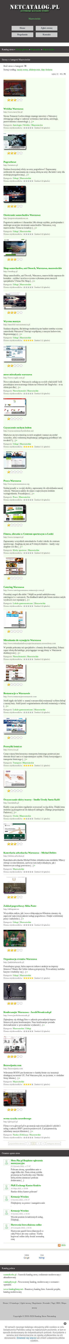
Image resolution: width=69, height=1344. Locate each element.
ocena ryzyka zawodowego (17, 1118)
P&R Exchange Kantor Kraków (26, 1185)
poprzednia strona (16, 1143)
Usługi (15, 178)
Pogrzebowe (9, 162)
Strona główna (22, 49)
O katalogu (14, 1303)
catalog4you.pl (9, 1282)
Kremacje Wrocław (20, 1196)
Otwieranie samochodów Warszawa (21, 215)
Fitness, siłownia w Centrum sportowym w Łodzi (28, 534)
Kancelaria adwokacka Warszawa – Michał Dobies (29, 852)
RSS (63, 1245)
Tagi (53, 1303)
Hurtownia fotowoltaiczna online (26, 1225)
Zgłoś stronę (25, 1303)
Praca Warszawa (12, 480)
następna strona (53, 1143)
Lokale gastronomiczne (23, 603)
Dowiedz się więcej (26, 1338)
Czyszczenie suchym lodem (17, 427)
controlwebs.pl (9, 1274)
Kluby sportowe (19, 550)
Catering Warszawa (13, 587)
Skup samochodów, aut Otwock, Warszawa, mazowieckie (32, 268)
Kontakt (46, 1303)
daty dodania (46, 69)
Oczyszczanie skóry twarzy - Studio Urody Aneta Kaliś (31, 799)
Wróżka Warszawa (13, 108)
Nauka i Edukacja (20, 1135)
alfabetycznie (34, 69)
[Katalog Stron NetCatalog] (34, 3)
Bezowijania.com (12, 1065)
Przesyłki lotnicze (12, 746)
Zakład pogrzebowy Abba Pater (19, 905)
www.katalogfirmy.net (13, 1289)
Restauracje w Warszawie (16, 693)
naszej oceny (22, 69)
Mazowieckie (48, 49)
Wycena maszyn (11, 321)
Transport (17, 763)
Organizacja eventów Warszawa (20, 959)
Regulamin (37, 1303)
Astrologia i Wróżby (21, 125)
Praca (15, 497)
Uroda (15, 816)
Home (5, 1303)
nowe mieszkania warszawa (17, 374)
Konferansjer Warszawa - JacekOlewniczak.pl (27, 1012)
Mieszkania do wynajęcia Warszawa (22, 640)
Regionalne (35, 49)
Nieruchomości (19, 391)
